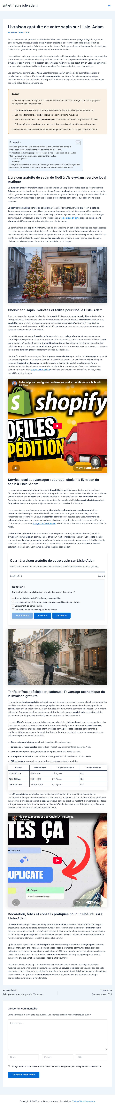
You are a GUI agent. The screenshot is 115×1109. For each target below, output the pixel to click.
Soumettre (61, 615)
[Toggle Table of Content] (77, 142)
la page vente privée (40, 369)
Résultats (16, 162)
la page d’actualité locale (44, 523)
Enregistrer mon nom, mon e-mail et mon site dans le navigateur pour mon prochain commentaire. (56, 1066)
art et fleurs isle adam (20, 5)
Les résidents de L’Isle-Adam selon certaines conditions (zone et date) (47, 602)
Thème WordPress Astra (83, 1101)
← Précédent (22, 615)
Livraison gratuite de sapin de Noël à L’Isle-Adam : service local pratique (40, 147)
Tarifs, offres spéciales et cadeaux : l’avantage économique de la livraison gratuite (44, 164)
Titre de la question (19, 159)
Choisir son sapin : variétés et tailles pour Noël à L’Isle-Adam (35, 150)
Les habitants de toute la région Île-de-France (36, 609)
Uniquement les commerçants (28, 606)
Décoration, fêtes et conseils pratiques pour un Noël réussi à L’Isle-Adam (41, 167)
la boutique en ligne (70, 218)
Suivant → (42, 615)
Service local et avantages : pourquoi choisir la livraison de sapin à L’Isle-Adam (42, 153)
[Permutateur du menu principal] (109, 6)
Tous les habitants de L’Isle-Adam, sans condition (38, 598)
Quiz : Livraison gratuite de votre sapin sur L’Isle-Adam (32, 156)
